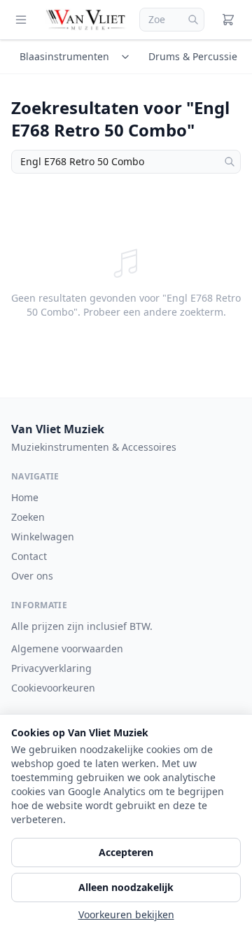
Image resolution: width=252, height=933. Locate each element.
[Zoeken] (193, 19)
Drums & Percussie (192, 56)
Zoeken (28, 517)
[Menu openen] (21, 19)
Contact (29, 556)
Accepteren (126, 852)
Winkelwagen (42, 536)
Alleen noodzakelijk (126, 887)
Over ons (32, 575)
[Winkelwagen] (228, 19)
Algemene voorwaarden (67, 648)
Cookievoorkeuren (53, 687)
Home (24, 497)
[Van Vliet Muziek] (86, 19)
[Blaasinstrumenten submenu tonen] (127, 56)
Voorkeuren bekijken (126, 914)
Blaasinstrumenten (64, 56)
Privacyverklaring (51, 668)
